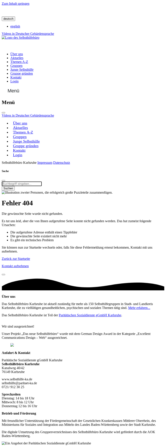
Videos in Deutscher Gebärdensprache (28, 33)
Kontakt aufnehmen (15, 266)
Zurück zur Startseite (16, 258)
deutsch (8, 18)
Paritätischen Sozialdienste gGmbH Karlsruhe (90, 315)
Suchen (8, 188)
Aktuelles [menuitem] (16, 58)
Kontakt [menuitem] (15, 77)
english (15, 26)
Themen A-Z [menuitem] (19, 62)
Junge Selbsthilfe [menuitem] (22, 69)
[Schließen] (3, 112)
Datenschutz (61, 162)
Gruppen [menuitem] (16, 66)
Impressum (44, 162)
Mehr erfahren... (139, 308)
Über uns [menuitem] (16, 54)
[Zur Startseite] (20, 37)
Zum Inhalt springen (15, 3)
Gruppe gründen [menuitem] (21, 73)
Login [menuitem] (14, 81)
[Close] (3, 274)
